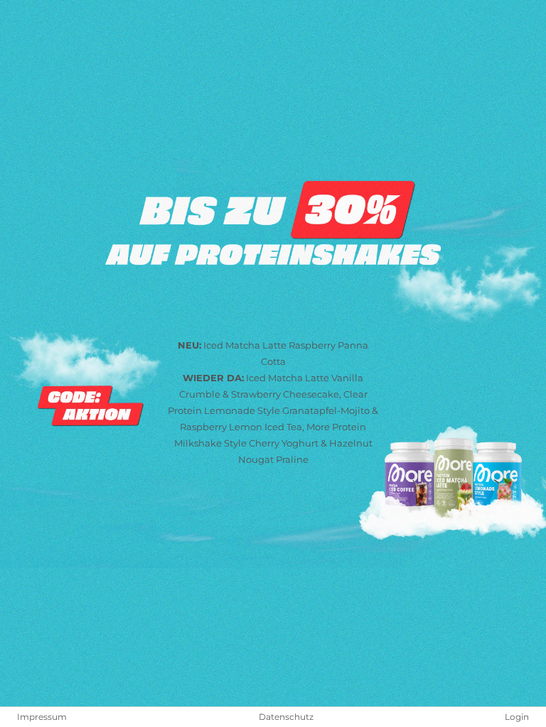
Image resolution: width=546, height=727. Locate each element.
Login (517, 717)
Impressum (42, 717)
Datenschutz (286, 717)
